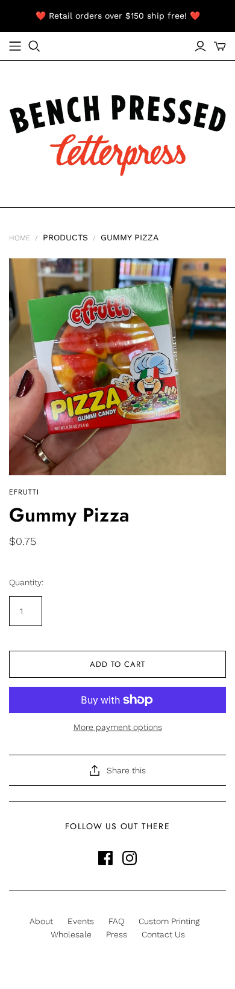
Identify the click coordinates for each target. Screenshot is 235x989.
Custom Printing (169, 921)
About (41, 921)
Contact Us (163, 934)
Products (65, 237)
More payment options (118, 727)
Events (80, 921)
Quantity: (26, 582)
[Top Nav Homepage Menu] (15, 46)
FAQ (116, 921)
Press (116, 934)
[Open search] (34, 46)
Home (19, 238)
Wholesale (71, 934)
